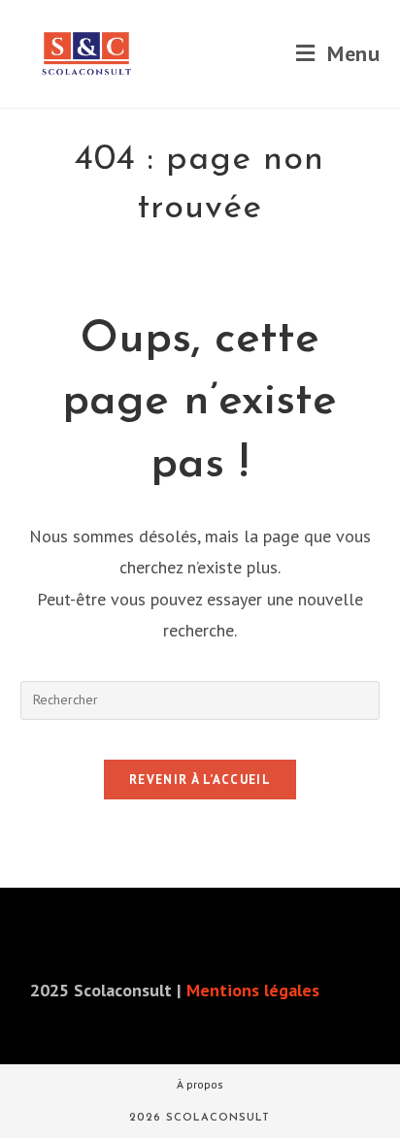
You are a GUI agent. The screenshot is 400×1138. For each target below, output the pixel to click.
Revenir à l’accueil (200, 779)
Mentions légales (252, 990)
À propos (200, 1084)
